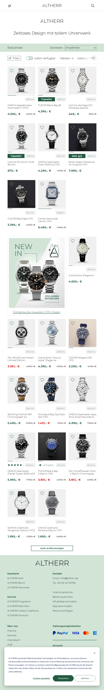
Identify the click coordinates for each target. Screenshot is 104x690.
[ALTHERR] (52, 5)
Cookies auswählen (41, 678)
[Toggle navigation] (10, 5)
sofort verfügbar (45, 58)
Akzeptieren (63, 678)
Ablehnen (85, 678)
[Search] (93, 5)
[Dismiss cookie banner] (94, 653)
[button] (85, 5)
